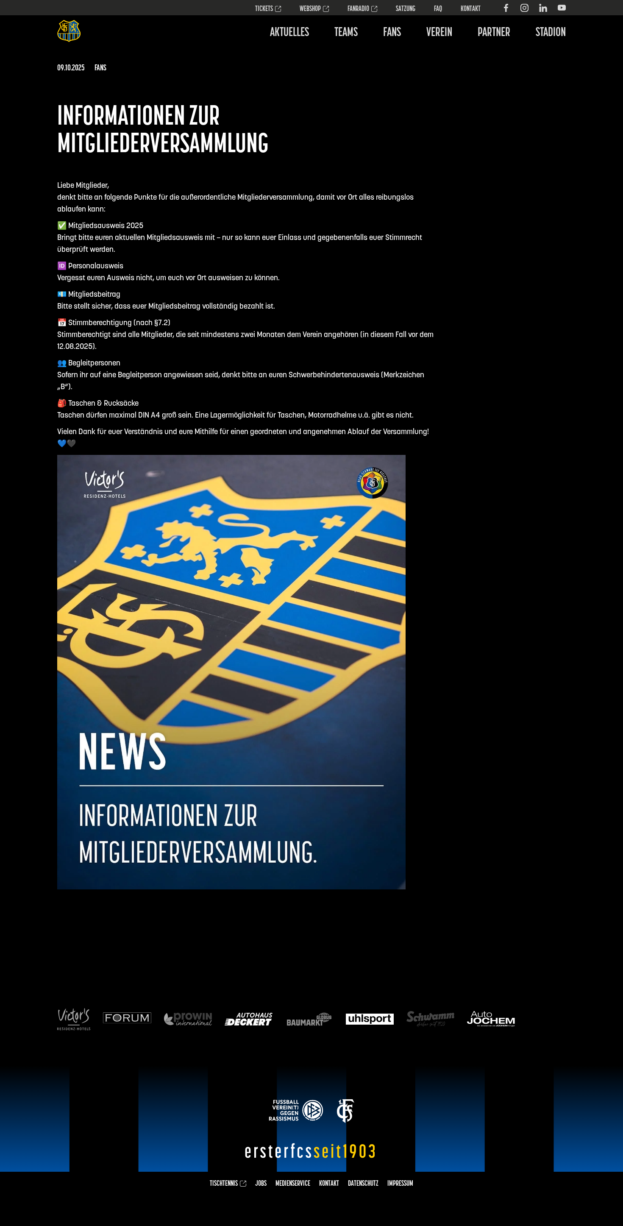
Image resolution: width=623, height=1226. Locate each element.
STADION (551, 32)
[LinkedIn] (543, 8)
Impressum (400, 1184)
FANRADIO (358, 9)
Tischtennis (224, 1184)
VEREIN (439, 32)
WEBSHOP (310, 9)
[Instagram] (524, 8)
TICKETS (264, 9)
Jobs (261, 1184)
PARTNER (494, 32)
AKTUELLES (289, 32)
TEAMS (346, 32)
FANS (392, 32)
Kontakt (471, 9)
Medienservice (292, 1184)
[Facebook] (506, 8)
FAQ (438, 9)
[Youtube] (562, 8)
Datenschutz (363, 1184)
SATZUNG (405, 9)
